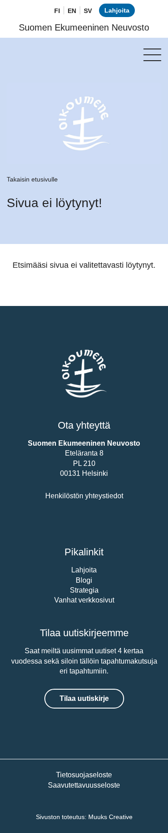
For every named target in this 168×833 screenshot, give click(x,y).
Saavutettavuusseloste (84, 785)
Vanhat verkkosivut (84, 600)
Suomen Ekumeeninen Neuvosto (84, 27)
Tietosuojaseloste (84, 775)
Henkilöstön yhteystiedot (84, 496)
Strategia (84, 590)
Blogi (84, 580)
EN (72, 11)
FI (57, 11)
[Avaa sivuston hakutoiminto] (36, 11)
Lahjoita (116, 10)
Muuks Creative (110, 816)
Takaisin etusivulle (32, 179)
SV (88, 11)
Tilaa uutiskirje (84, 698)
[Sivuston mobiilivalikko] (152, 55)
